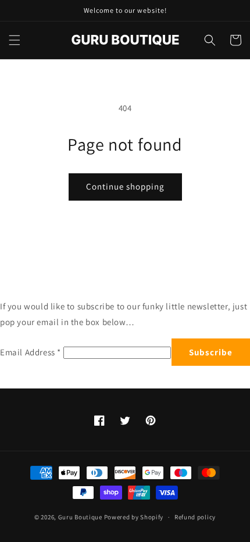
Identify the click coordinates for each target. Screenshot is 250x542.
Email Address (30, 352)
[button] (14, 40)
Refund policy (195, 517)
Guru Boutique (80, 517)
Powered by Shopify (134, 517)
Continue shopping (125, 186)
